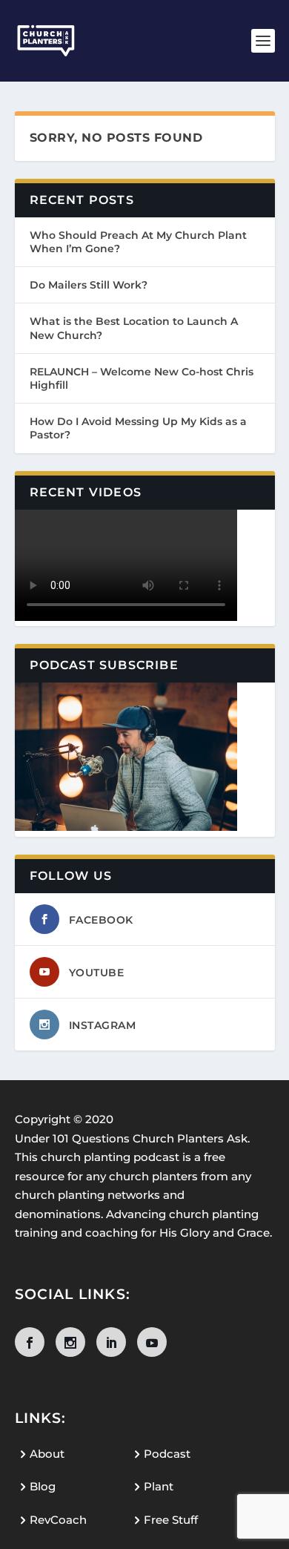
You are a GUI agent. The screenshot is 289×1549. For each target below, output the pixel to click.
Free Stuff (171, 1520)
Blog (43, 1486)
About (47, 1454)
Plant (158, 1486)
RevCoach (58, 1520)
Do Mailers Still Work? (88, 285)
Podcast (167, 1454)
